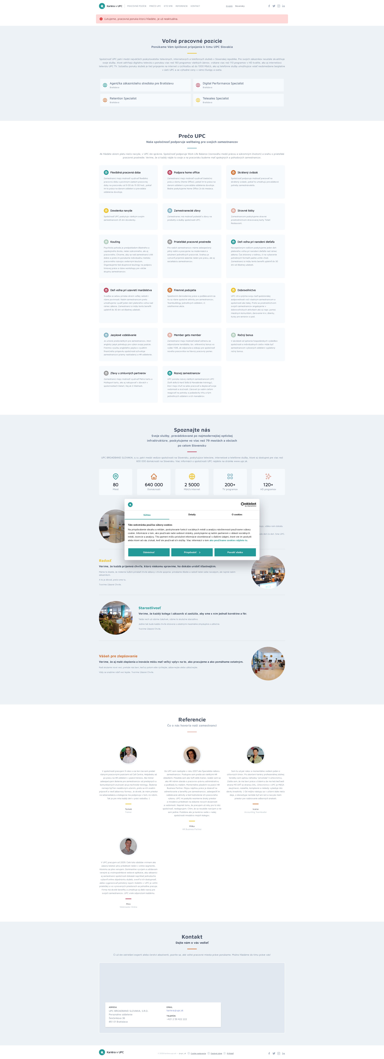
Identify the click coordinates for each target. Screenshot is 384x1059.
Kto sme (168, 6)
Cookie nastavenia (198, 1053)
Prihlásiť (230, 1053)
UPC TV (113, 66)
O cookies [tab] (237, 514)
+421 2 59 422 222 (177, 1019)
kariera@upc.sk (175, 1010)
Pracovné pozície (136, 6)
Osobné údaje (216, 1053)
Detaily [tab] (192, 514)
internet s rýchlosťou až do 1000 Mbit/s (189, 66)
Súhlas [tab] (147, 515)
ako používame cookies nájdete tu (228, 540)
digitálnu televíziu (143, 62)
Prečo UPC (155, 6)
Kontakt (195, 6)
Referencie (182, 6)
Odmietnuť (149, 552)
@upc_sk (182, 1053)
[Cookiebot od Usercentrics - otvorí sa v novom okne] (243, 504)
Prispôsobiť (190, 552)
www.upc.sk (240, 461)
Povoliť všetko (235, 552)
